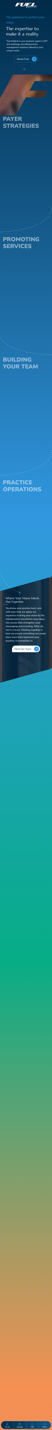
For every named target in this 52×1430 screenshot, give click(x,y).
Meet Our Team (23, 649)
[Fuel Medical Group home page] (26, 5)
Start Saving (11, 536)
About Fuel (23, 59)
